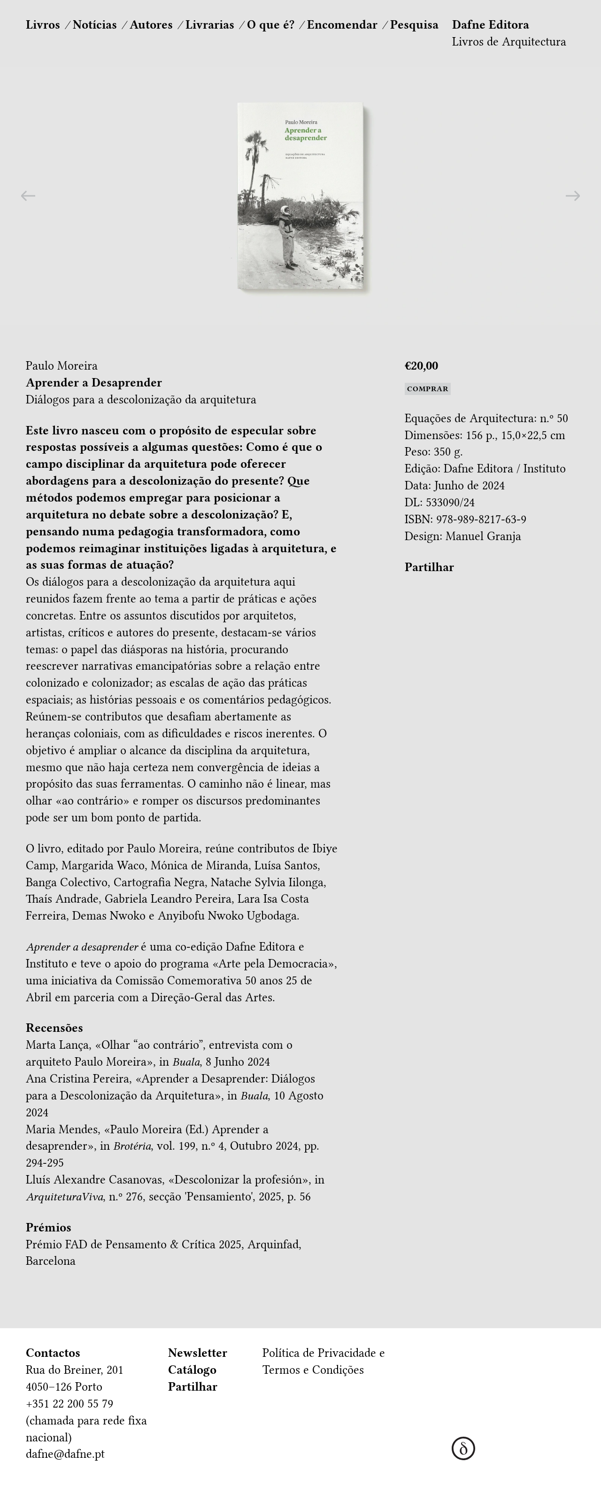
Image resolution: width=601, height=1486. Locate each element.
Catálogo (192, 1370)
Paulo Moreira (62, 365)
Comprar (427, 389)
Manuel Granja (483, 536)
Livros (43, 24)
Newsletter (197, 1353)
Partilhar (429, 567)
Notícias (95, 24)
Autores (151, 24)
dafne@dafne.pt (65, 1454)
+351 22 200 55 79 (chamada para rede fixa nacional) (86, 1420)
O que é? (270, 24)
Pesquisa (414, 24)
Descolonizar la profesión (238, 1179)
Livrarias (209, 24)
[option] (300, 196)
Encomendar (342, 24)
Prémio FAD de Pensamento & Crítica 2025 (133, 1244)
